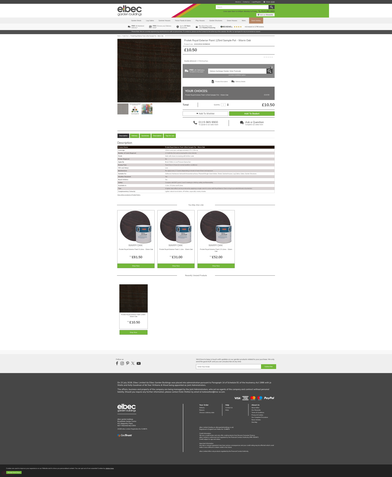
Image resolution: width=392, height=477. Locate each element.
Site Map (254, 422)
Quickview (145, 136)
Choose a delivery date (206, 412)
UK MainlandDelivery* (137, 27)
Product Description (221, 81)
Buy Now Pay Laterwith (207, 27)
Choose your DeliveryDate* (162, 27)
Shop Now (136, 266)
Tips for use (169, 136)
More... (244, 21)
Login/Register (256, 2)
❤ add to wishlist (205, 113)
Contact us (246, 2)
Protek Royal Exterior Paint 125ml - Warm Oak (133, 315)
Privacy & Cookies (257, 415)
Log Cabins (150, 21)
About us (238, 2)
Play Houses (200, 21)
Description (123, 136)
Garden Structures (215, 21)
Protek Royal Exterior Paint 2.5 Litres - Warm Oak (216, 250)
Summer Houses (164, 21)
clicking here (110, 468)
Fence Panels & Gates (183, 21)
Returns (201, 410)
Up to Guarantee (185, 27)
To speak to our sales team (208, 124)
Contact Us (229, 407)
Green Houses (232, 21)
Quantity (217, 105)
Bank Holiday (256, 21)
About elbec (255, 407)
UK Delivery (196, 71)
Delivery (134, 136)
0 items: (270, 2)
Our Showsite (256, 410)
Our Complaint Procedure (260, 417)
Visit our (266, 15)
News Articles (256, 420)
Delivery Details (240, 81)
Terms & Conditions (258, 412)
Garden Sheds (136, 21)
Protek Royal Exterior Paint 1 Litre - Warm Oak (176, 249)
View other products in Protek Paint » (128, 195)
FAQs (227, 410)
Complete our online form (254, 124)
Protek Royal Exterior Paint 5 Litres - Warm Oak (136, 249)
